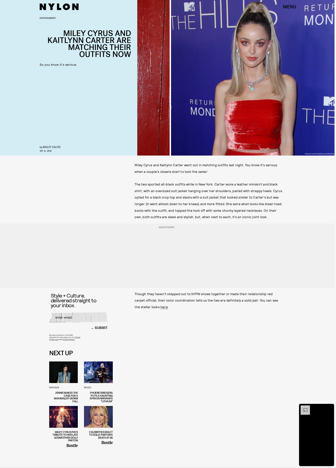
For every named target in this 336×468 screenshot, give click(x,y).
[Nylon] (59, 7)
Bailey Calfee (52, 147)
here (164, 307)
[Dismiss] (330, 407)
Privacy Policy (68, 339)
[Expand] (303, 407)
